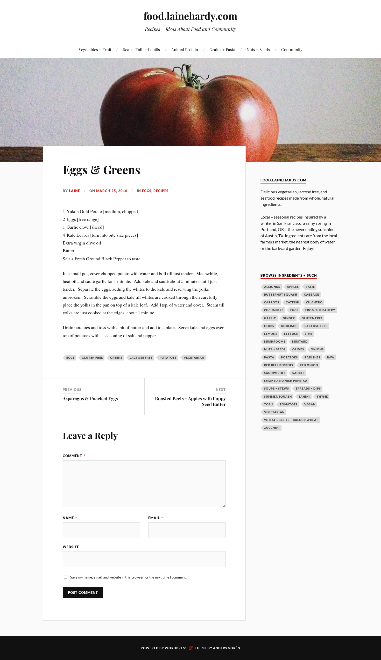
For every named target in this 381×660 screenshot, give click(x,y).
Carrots (271, 302)
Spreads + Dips (308, 388)
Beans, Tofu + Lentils (141, 49)
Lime (309, 333)
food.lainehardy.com (190, 15)
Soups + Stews (276, 388)
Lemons (270, 333)
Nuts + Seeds (258, 49)
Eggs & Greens (101, 169)
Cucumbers (274, 310)
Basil (310, 286)
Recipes (160, 191)
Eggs (146, 191)
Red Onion (309, 365)
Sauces (298, 373)
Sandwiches (275, 373)
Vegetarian (194, 357)
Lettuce (291, 333)
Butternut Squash (280, 294)
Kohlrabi (289, 326)
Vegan (309, 404)
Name (70, 518)
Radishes (312, 357)
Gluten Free (92, 357)
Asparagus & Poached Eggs (90, 398)
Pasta (269, 357)
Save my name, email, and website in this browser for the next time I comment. (128, 577)
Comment (74, 456)
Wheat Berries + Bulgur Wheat (291, 419)
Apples (293, 286)
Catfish (292, 302)
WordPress (176, 648)
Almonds (272, 286)
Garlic (270, 318)
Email (155, 518)
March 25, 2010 (112, 191)
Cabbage (311, 294)
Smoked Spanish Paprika (285, 380)
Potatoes (168, 357)
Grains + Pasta (222, 49)
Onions (317, 349)
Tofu (268, 404)
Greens (116, 357)
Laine (74, 191)
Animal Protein (184, 49)
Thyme (322, 396)
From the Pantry (320, 310)
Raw (331, 357)
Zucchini (272, 427)
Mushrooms (274, 341)
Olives (298, 349)
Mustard (300, 341)
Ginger (289, 318)
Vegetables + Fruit (95, 49)
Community (291, 49)
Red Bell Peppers (278, 365)
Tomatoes (289, 404)
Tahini (304, 396)
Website (71, 547)
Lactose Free (141, 357)
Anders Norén (226, 648)
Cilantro (314, 302)
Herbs (269, 326)
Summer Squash (278, 396)
